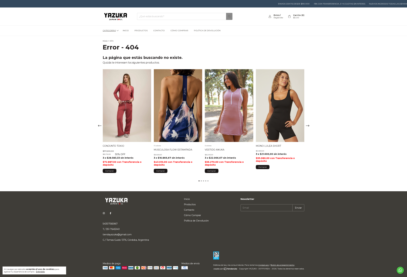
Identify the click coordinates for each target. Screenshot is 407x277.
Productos (141, 30)
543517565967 (110, 223)
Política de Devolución (207, 30)
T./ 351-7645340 (111, 229)
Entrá (276, 15)
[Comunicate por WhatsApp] (400, 270)
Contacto (159, 30)
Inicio (126, 30)
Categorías (109, 30)
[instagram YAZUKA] (104, 213)
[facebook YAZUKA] (110, 213)
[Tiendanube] (225, 269)
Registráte (278, 17)
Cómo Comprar (179, 30)
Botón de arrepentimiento (282, 265)
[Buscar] (229, 16)
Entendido (40, 272)
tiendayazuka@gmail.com (117, 234)
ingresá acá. (263, 265)
